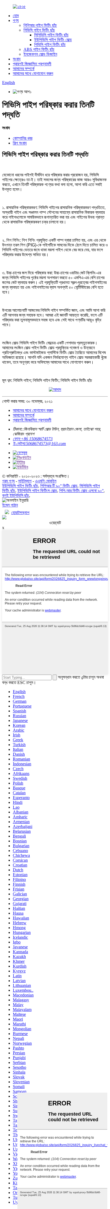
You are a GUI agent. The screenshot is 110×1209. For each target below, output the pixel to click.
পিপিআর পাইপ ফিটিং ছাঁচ (40, 25)
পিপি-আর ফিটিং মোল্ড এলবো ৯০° (81, 490)
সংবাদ (17, 59)
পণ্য (16, 20)
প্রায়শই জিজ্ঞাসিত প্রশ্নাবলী (32, 64)
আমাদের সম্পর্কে (23, 68)
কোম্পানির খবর (22, 138)
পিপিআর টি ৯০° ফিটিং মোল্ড (58, 486)
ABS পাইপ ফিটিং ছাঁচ (38, 49)
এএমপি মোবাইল (45, 481)
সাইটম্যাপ (25, 481)
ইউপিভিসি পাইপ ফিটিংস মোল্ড (37, 490)
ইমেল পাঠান (10, 505)
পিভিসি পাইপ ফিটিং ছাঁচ (39, 30)
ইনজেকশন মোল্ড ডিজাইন (40, 54)
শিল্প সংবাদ (20, 143)
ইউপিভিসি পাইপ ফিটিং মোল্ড (53, 39)
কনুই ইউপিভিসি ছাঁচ (15, 495)
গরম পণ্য (8, 481)
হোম (16, 15)
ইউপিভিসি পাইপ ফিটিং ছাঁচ (20, 486)
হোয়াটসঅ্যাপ (20, 512)
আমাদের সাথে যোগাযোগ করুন (33, 73)
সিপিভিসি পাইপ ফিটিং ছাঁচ (51, 35)
